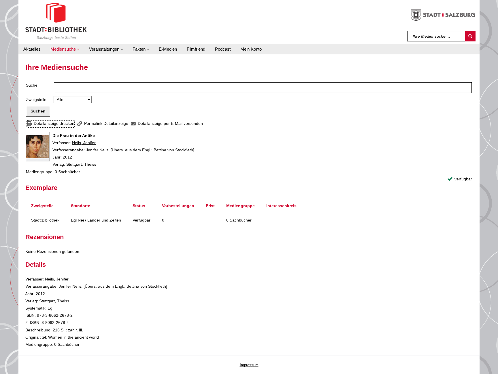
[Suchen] (470, 36)
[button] (65, 49)
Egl (50, 308)
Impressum (249, 365)
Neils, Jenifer (84, 142)
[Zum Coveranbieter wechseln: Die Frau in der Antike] (38, 146)
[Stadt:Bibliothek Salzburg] (56, 21)
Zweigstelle (36, 99)
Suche (31, 85)
